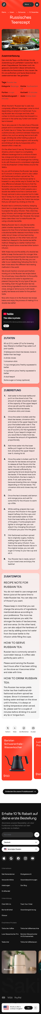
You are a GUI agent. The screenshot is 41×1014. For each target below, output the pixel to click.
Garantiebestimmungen (28, 880)
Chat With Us (6, 904)
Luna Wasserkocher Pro (10, 934)
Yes (28, 1008)
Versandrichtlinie (8, 880)
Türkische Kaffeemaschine (29, 928)
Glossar (4, 915)
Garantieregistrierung (28, 910)
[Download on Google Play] (11, 858)
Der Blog (23, 886)
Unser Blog (13, 12)
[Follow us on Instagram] (25, 858)
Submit (36, 834)
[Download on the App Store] (4, 858)
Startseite (4, 12)
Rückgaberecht (25, 874)
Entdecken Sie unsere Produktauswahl (19, 792)
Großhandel (6, 891)
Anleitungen (6, 886)
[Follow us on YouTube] (32, 858)
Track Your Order (26, 904)
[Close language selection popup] (36, 1008)
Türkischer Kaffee (8, 928)
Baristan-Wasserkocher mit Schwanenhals (28, 935)
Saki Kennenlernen (8, 874)
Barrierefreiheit (7, 910)
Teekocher (5, 942)
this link (31, 202)
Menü (27, 4)
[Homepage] (4, 4)
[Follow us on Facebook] (18, 858)
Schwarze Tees (22, 12)
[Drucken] (33, 728)
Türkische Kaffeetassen (28, 942)
